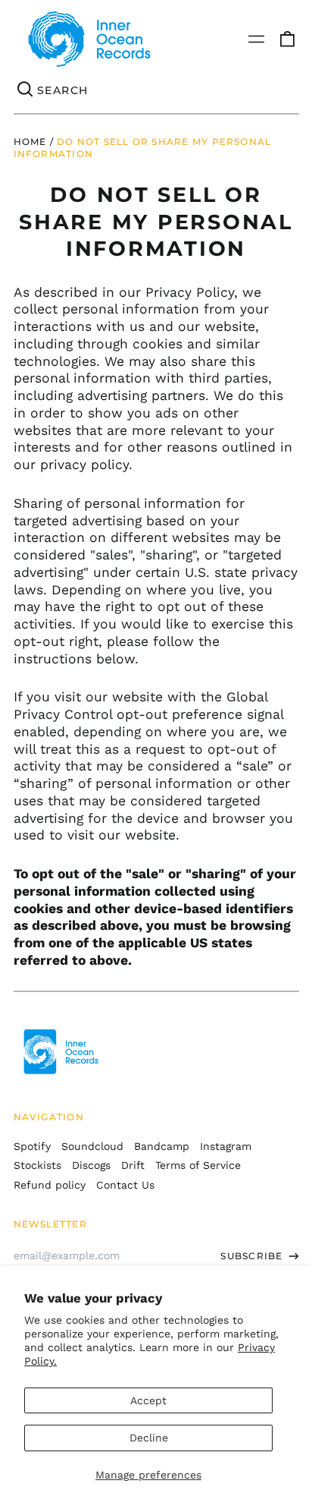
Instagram (225, 1146)
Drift (133, 1165)
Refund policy (50, 1185)
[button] (287, 39)
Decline (148, 1438)
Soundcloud (92, 1146)
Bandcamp (161, 1146)
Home (30, 141)
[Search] (26, 90)
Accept (148, 1400)
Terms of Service (198, 1165)
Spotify (32, 1146)
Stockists (37, 1165)
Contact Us (125, 1185)
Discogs (91, 1165)
